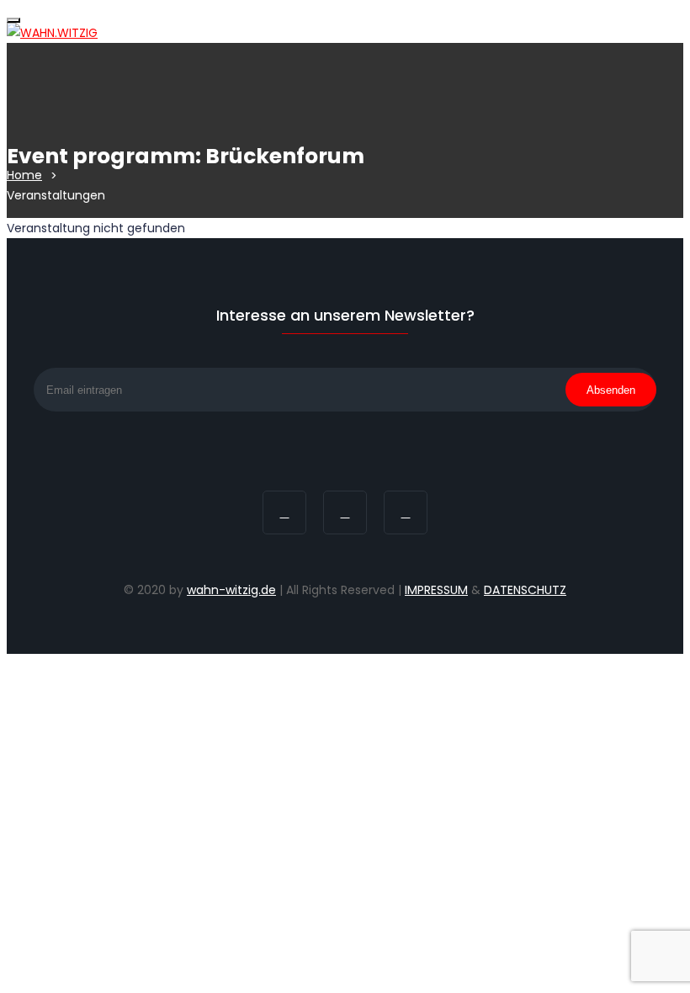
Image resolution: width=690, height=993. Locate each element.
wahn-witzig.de (231, 589)
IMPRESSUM (436, 589)
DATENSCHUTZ (525, 589)
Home (24, 175)
